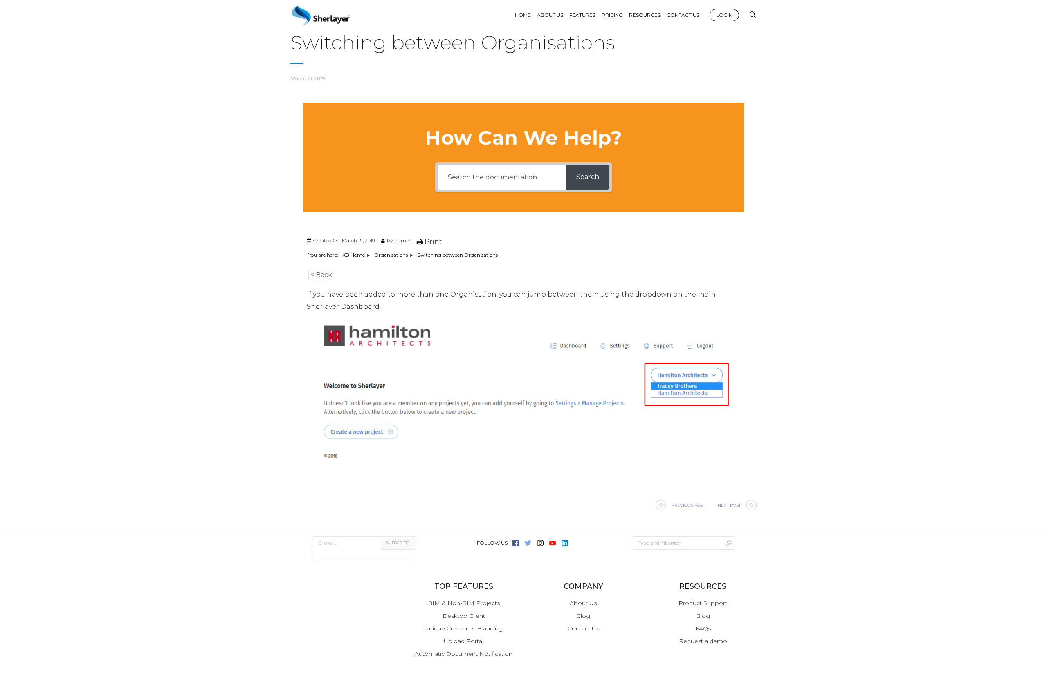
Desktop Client (464, 615)
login (724, 15)
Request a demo (703, 641)
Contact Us (583, 628)
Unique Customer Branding (464, 628)
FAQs (703, 628)
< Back (321, 275)
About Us (583, 603)
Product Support (703, 603)
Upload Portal (463, 641)
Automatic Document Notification (463, 653)
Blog (583, 615)
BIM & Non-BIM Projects (464, 603)
